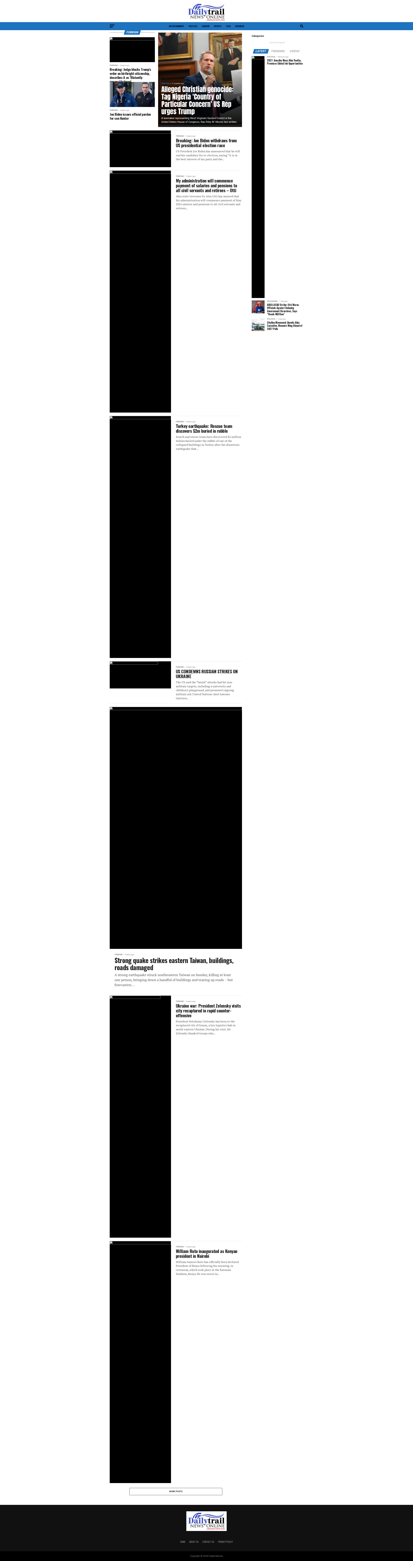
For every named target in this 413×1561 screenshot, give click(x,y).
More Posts (176, 1491)
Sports (217, 26)
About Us (194, 1541)
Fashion (205, 26)
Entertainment (176, 26)
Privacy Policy (225, 1541)
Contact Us (208, 1541)
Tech (228, 26)
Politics (193, 26)
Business (239, 26)
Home (182, 1541)
